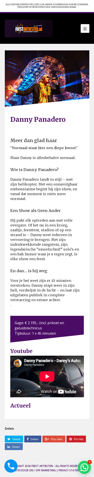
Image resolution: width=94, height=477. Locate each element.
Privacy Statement (72, 470)
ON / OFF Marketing (42, 470)
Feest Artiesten (42, 466)
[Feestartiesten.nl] (29, 28)
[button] (84, 467)
